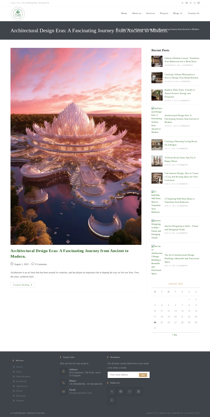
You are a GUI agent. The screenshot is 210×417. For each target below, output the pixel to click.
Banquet (20, 400)
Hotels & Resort (23, 376)
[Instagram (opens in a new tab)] (195, 3)
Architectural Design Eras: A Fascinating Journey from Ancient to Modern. (167, 29)
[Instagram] (130, 391)
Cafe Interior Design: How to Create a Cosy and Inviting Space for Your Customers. (182, 176)
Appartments (22, 386)
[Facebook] (121, 391)
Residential (21, 381)
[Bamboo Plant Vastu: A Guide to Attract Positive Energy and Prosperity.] (157, 95)
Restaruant (21, 395)
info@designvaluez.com (80, 393)
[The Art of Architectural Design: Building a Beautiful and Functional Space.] (157, 260)
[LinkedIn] (138, 391)
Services (165, 413)
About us (152, 413)
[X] (112, 391)
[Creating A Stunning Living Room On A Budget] (157, 144)
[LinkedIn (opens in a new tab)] (198, 3)
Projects (178, 413)
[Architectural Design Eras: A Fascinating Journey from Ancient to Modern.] (157, 120)
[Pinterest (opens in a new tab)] (191, 3)
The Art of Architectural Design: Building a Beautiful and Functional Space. (182, 258)
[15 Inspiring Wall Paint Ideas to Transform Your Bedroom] (157, 202)
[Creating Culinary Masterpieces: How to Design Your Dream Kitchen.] (157, 77)
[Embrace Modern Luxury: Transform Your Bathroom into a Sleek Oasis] (157, 61)
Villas (18, 371)
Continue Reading (24, 286)
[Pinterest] (112, 400)
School (19, 391)
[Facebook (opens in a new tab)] (187, 3)
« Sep (174, 334)
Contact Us (193, 413)
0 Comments (41, 264)
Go (143, 375)
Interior (19, 367)
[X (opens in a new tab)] (182, 3)
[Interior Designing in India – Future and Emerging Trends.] (157, 229)
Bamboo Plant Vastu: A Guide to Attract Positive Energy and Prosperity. (180, 93)
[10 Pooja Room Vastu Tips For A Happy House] (157, 161)
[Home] (117, 29)
